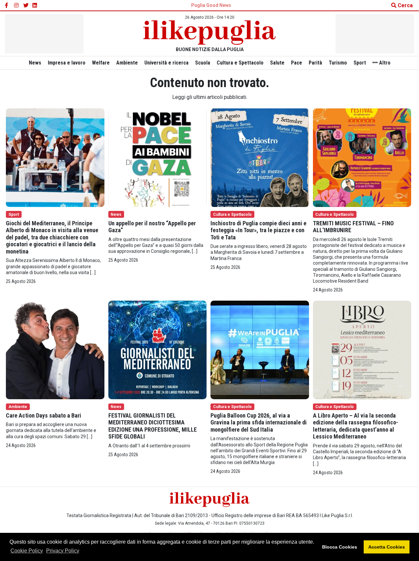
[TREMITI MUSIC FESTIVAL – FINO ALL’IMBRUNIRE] (362, 157)
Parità (315, 63)
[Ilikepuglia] (209, 32)
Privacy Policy (62, 550)
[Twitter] (25, 5)
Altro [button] (384, 63)
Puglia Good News (211, 5)
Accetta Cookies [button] (386, 547)
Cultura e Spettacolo (240, 63)
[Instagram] (16, 5)
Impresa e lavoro (66, 63)
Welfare (101, 63)
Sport (360, 63)
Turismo (338, 63)
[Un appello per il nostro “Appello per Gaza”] (157, 157)
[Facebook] (7, 5)
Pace (296, 63)
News (35, 63)
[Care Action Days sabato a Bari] (55, 349)
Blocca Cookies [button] (339, 547)
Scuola (202, 63)
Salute (277, 63)
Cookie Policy (26, 550)
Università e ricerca (166, 63)
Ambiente (127, 63)
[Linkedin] (35, 5)
